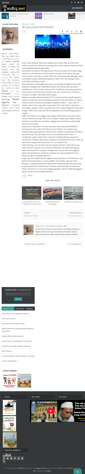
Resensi (10, 96)
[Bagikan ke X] (67, 31)
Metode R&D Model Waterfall (13, 336)
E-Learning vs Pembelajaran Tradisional (16, 341)
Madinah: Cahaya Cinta (73, 202)
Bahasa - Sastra (8, 53)
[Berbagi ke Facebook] (62, 31)
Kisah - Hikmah (12, 61)
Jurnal (12, 59)
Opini (30, 175)
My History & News (10, 88)
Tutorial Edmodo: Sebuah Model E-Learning (18, 356)
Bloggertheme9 (41, 468)
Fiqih (7, 56)
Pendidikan (6, 93)
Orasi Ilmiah (15, 91)
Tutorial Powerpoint (9, 361)
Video (17, 108)
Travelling (15, 105)
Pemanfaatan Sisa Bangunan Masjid (15, 314)
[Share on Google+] (71, 31)
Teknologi (6, 99)
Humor (4, 59)
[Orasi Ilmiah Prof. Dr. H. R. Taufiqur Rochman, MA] (31, 199)
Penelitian (16, 94)
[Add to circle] (75, 2)
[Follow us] (78, 2)
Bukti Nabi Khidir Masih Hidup (13, 324)
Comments (19, 308)
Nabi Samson (7, 351)
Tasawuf (16, 96)
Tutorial (4, 108)
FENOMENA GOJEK (31, 216)
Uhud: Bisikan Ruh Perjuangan (52, 203)
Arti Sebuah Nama (9, 319)
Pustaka (4, 96)
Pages (6, 3)
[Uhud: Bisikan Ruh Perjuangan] (52, 199)
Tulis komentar (74, 244)
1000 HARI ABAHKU (74, 216)
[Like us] (71, 2)
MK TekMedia (14, 85)
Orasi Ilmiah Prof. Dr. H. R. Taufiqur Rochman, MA (31, 203)
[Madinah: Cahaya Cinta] (73, 199)
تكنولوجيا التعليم (7, 110)
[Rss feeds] (81, 2)
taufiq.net (21, 468)
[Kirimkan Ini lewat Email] (76, 31)
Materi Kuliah (8, 64)
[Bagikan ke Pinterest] (81, 31)
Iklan (8, 59)
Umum (11, 108)
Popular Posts (8, 308)
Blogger (48, 471)
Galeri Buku (14, 56)
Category (29, 308)
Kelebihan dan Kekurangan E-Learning (16, 346)
